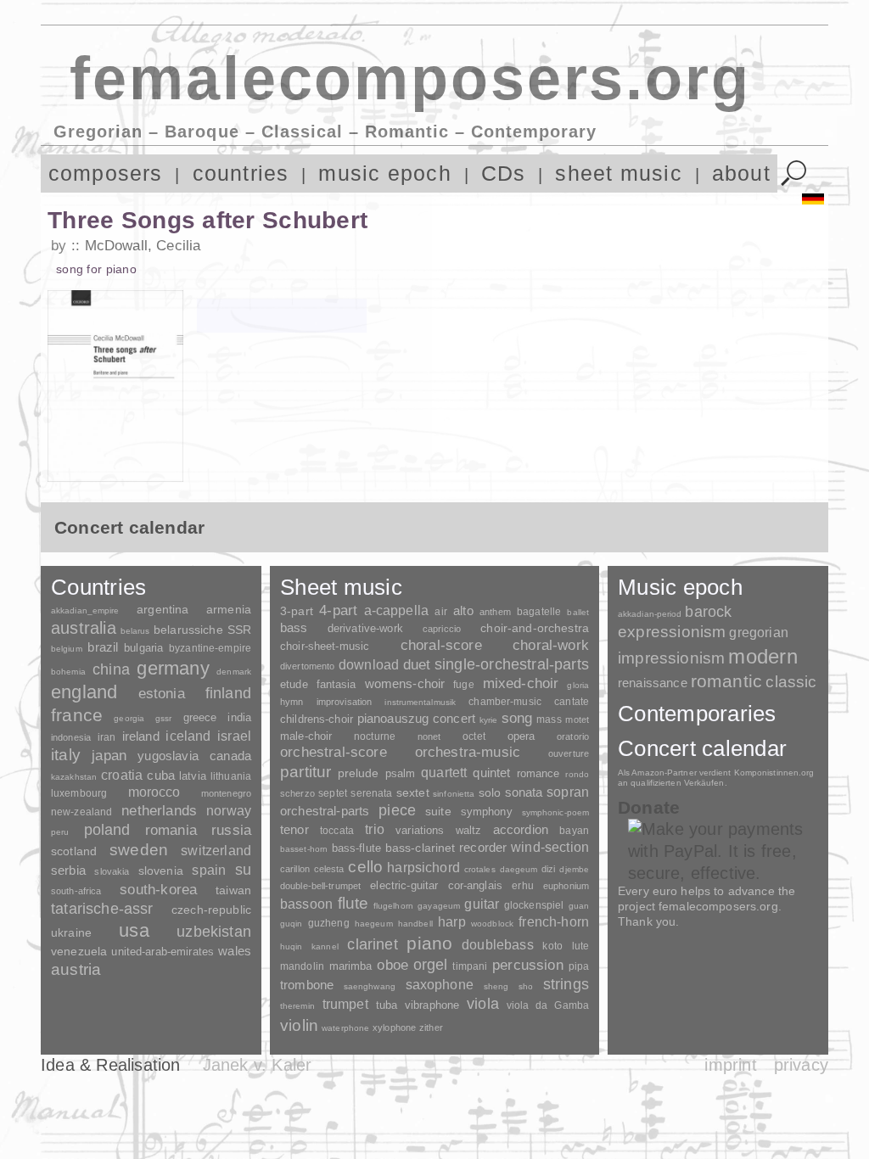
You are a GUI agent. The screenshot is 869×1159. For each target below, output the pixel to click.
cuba (161, 775)
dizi (548, 869)
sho (526, 986)
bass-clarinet (420, 847)
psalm (400, 773)
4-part (338, 610)
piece (397, 810)
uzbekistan (214, 931)
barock (708, 611)
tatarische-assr (102, 908)
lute (580, 946)
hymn (291, 702)
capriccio (442, 629)
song (517, 718)
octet (474, 736)
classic (790, 682)
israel (234, 736)
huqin (291, 946)
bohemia (68, 671)
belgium (66, 648)
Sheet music (341, 587)
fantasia (336, 684)
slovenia (160, 870)
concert (454, 718)
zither (431, 1027)
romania (171, 829)
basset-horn (304, 849)
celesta (329, 869)
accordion (520, 829)
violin (299, 1025)
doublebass (498, 944)
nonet (429, 736)
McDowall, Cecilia (142, 246)
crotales (480, 869)
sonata (524, 792)
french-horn (554, 922)
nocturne (374, 736)
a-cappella (396, 610)
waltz (469, 831)
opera (521, 736)
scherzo (297, 793)
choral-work (551, 645)
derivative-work (365, 629)
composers (105, 173)
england (84, 692)
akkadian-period (649, 614)
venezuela (79, 951)
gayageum (439, 905)
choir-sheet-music (324, 646)
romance (538, 773)
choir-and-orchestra (534, 628)
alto (463, 611)
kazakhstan (74, 776)
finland (228, 693)
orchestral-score (333, 752)
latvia (192, 776)
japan (109, 755)
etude (294, 685)
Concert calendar (702, 748)
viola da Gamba (548, 1005)
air (440, 612)
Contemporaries (697, 713)
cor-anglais (475, 885)
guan (579, 905)
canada (230, 756)
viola (483, 1003)
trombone (307, 984)
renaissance (652, 682)
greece (200, 717)
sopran (568, 791)
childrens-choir (316, 719)
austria (76, 969)
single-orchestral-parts (511, 664)
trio (374, 829)
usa (134, 930)
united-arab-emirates (162, 951)
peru (60, 832)
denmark (233, 671)
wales (234, 950)
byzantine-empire (210, 648)
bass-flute (356, 848)
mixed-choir (521, 683)
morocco (154, 792)
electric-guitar (404, 885)
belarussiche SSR (202, 629)
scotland (74, 851)
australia (83, 628)
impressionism (671, 658)
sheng (496, 986)
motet (577, 719)
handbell (415, 923)
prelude (358, 773)
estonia (161, 693)
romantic (727, 681)
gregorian (758, 632)
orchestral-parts (324, 811)
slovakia (111, 871)
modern (762, 656)
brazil (102, 647)
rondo (577, 774)
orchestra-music (468, 752)
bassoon (306, 904)
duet (417, 664)
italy (66, 755)
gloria (578, 685)
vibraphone (432, 1005)
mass (549, 719)
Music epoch (680, 587)
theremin (297, 1006)
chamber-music (504, 701)
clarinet (372, 944)
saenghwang (369, 986)
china (111, 669)
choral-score (441, 645)
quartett (444, 772)
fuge (463, 685)
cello (365, 867)
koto (552, 946)
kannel (325, 946)
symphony (487, 811)
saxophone (440, 984)
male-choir (306, 736)
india (239, 717)
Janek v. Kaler (257, 1064)
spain (209, 869)
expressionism (672, 632)
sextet (412, 793)
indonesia (71, 737)
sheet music (618, 173)
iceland (187, 736)
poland (107, 829)
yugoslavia (168, 755)
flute (353, 903)
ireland (141, 736)
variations (419, 830)
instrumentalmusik (420, 702)
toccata (337, 831)
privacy (801, 1064)
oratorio (573, 736)
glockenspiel (533, 904)
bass (294, 628)
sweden (138, 850)
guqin (291, 923)
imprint (730, 1064)
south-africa (76, 891)
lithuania (230, 776)
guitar (481, 903)
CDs (503, 173)
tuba (387, 1005)
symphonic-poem (555, 812)
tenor (294, 830)
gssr (163, 718)
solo (490, 792)
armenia (228, 609)
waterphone (345, 1028)
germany (173, 668)
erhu (522, 885)
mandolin (302, 965)
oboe (392, 965)
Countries (98, 587)
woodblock (492, 923)
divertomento (307, 666)
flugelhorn (393, 905)
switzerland (216, 850)
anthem (495, 612)
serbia (68, 870)
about (741, 173)
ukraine (71, 933)
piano (429, 943)
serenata (371, 793)
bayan (574, 831)
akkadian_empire (85, 610)
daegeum (519, 869)
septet (332, 793)
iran (106, 737)
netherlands (159, 811)
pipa (579, 966)
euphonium (566, 886)
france (77, 715)
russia (231, 830)
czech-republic (211, 909)
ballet (578, 612)
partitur (306, 772)
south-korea (158, 890)
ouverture (568, 753)
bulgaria (143, 647)
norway (228, 810)
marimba (351, 966)
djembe (574, 869)
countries (241, 173)
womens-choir (405, 683)
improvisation (344, 702)
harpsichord (423, 867)
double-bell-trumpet (320, 886)
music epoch (384, 173)
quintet (491, 772)
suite (438, 811)
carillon (295, 869)
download (369, 664)
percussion (527, 964)
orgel (430, 964)
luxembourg (79, 793)
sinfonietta (453, 793)
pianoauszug (393, 718)
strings (566, 984)
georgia (129, 718)
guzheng (329, 923)
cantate (571, 702)
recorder (483, 847)
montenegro (226, 793)
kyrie (488, 720)
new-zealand (81, 812)
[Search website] (794, 173)
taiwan (233, 890)
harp (452, 922)
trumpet (345, 1004)
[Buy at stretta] (282, 316)
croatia (122, 774)
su (243, 869)
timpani (469, 966)
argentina (162, 609)
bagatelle (539, 612)
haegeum (374, 923)
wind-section (550, 846)
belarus (135, 630)
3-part (296, 611)
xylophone (394, 1027)
